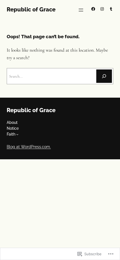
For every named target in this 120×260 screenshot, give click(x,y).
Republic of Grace (31, 9)
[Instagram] (102, 9)
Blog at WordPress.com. (29, 147)
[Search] (104, 76)
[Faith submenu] (17, 134)
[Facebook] (93, 9)
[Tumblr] (111, 9)
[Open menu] (81, 10)
